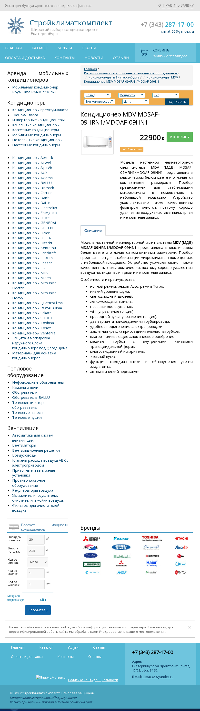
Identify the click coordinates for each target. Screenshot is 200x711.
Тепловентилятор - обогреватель (29, 405)
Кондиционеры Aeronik (32, 157)
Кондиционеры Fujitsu (31, 217)
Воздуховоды (24, 455)
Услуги (65, 47)
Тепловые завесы (27, 412)
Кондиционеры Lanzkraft (34, 252)
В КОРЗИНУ (180, 137)
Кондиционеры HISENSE (34, 237)
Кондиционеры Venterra (33, 333)
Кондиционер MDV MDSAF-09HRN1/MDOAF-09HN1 (121, 81)
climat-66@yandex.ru (177, 31)
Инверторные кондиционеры (38, 119)
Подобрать (177, 102)
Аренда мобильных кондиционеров (37, 76)
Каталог (40, 47)
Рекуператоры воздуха (32, 490)
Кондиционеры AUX (30, 172)
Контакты (64, 57)
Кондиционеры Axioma (32, 177)
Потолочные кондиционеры (37, 139)
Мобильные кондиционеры (36, 134)
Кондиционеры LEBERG (33, 257)
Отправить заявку (176, 5)
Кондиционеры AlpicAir (32, 167)
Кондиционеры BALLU (32, 182)
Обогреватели (25, 392)
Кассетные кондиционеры (35, 129)
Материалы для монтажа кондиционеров (34, 355)
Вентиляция (23, 428)
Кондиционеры (27, 102)
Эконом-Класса (25, 114)
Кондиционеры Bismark (33, 187)
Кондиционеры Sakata (31, 312)
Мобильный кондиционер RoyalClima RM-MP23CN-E (35, 90)
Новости (94, 57)
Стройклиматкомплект (15, 27)
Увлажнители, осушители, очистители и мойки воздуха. (38, 498)
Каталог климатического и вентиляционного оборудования (131, 73)
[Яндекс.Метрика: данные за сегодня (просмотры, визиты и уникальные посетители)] (51, 677)
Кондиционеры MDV (30, 272)
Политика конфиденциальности (93, 680)
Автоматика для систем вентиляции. (32, 438)
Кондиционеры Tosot (31, 327)
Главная (13, 47)
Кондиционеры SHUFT (32, 317)
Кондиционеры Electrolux (34, 207)
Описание (93, 230)
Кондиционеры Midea (31, 277)
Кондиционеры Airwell (31, 162)
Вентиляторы (24, 445)
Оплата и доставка (25, 57)
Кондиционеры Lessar (32, 262)
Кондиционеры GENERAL (34, 222)
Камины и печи (25, 387)
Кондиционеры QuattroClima (37, 302)
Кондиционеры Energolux (34, 212)
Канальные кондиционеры (36, 124)
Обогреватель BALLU (31, 397)
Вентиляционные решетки (36, 450)
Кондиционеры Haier (31, 232)
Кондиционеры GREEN (32, 227)
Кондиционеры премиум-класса (40, 109)
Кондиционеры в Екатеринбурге (114, 77)
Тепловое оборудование (25, 372)
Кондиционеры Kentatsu (34, 247)
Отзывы (121, 57)
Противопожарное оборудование (28, 483)
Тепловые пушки (27, 417)
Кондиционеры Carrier (32, 192)
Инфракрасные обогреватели (38, 382)
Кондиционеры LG (28, 267)
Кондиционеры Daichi (31, 197)
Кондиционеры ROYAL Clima (37, 307)
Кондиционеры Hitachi (32, 242)
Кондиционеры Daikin (31, 202)
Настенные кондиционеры (36, 144)
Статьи (89, 47)
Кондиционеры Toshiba (33, 322)
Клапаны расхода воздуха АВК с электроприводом (40, 463)
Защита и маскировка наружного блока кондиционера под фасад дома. (40, 342)
